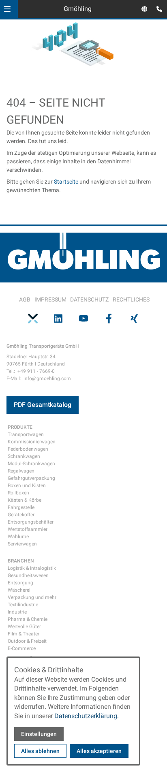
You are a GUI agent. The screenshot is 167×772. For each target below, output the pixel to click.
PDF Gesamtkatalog (42, 404)
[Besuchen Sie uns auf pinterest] (33, 318)
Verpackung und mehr (32, 597)
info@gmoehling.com (47, 378)
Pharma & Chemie (27, 619)
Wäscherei (19, 590)
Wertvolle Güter (24, 626)
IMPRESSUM (50, 299)
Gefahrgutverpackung (31, 478)
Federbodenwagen (28, 449)
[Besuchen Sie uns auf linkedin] (58, 318)
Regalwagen (21, 471)
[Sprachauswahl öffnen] (144, 9)
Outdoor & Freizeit (27, 641)
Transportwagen (26, 434)
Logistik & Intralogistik (32, 568)
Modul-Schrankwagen (31, 463)
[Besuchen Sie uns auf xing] (134, 318)
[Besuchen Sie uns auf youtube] (83, 318)
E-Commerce (22, 648)
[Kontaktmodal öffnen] (157, 9)
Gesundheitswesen (28, 575)
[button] (7, 9)
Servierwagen (22, 544)
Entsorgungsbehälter (31, 522)
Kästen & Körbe (24, 500)
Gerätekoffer (21, 515)
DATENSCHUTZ (89, 299)
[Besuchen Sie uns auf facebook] (108, 318)
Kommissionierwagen (32, 442)
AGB (24, 299)
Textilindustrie (23, 604)
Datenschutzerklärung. (86, 716)
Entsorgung (20, 583)
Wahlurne (18, 536)
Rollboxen (18, 493)
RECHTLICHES (131, 299)
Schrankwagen (24, 456)
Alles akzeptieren (99, 751)
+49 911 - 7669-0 (36, 371)
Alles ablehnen (40, 751)
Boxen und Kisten (27, 485)
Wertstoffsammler (27, 529)
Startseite (66, 181)
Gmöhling (78, 9)
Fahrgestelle (21, 507)
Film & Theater (23, 634)
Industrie (17, 612)
